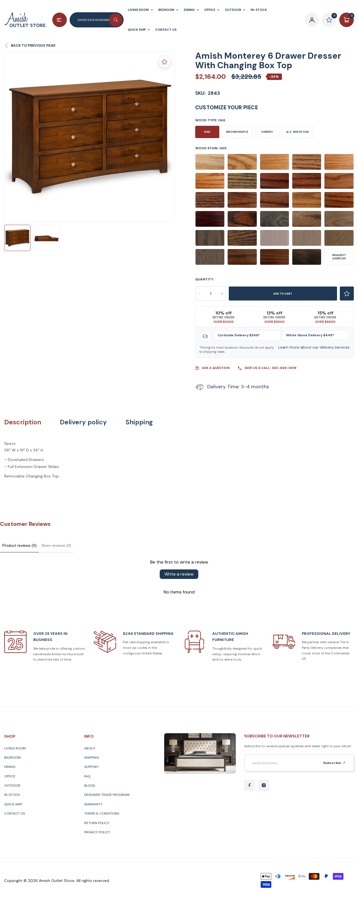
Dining (9, 767)
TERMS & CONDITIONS (101, 813)
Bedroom (12, 757)
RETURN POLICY (96, 823)
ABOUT (89, 748)
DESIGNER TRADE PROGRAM (106, 794)
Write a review (179, 574)
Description (22, 422)
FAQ (87, 776)
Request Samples (339, 256)
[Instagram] (263, 785)
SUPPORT (91, 767)
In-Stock (12, 794)
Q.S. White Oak (297, 132)
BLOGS (89, 785)
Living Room (15, 748)
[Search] (116, 20)
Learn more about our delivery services (314, 347)
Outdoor (12, 785)
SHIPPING (91, 757)
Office (9, 776)
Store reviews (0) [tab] (56, 545)
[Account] (312, 20)
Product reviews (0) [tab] (19, 545)
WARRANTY (93, 804)
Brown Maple (237, 132)
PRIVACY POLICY (97, 832)
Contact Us (14, 813)
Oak (207, 132)
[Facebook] (249, 785)
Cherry (267, 132)
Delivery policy (83, 422)
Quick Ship (13, 804)
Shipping (139, 422)
